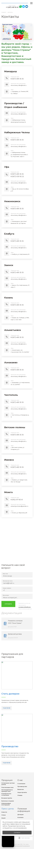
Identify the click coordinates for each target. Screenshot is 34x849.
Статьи (3, 815)
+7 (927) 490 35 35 (12, 7)
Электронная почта (7, 580)
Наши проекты (22, 792)
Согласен (17, 832)
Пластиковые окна (7, 787)
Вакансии (20, 789)
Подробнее (6, 708)
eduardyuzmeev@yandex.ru (19, 506)
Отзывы (19, 795)
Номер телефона (7, 588)
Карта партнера (25, 838)
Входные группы (6, 798)
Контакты (20, 817)
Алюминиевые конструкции (6, 804)
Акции (3, 818)
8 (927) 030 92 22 (17, 176)
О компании (21, 783)
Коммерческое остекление (6, 794)
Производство (22, 786)
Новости (4, 812)
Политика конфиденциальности (22, 845)
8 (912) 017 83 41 (17, 500)
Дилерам (20, 814)
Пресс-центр (7, 809)
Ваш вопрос (6, 595)
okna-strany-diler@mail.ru (18, 85)
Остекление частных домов (8, 783)
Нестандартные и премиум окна (7, 790)
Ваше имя (5, 573)
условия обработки (24, 607)
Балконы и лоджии (7, 801)
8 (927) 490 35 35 (17, 79)
